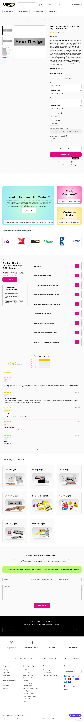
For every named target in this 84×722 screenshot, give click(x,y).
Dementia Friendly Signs (9, 680)
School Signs (6, 691)
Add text (53, 83)
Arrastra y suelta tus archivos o (66, 131)
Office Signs (5, 670)
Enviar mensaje (42, 605)
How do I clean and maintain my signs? (46, 294)
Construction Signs (28, 693)
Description (37, 266)
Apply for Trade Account (50, 675)
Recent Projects (47, 670)
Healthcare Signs (28, 698)
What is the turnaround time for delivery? (47, 304)
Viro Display (9, 715)
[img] (7, 377)
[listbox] (66, 90)
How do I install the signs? (42, 275)
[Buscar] (33, 4)
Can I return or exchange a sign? (44, 323)
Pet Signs (25, 701)
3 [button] (42, 449)
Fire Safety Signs (27, 685)
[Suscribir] (79, 671)
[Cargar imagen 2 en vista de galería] (7, 41)
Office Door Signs (28, 675)
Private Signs (26, 680)
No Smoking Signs (28, 683)
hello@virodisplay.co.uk (11, 293)
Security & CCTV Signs (29, 696)
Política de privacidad (22, 719)
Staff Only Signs (27, 670)
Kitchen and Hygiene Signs (30, 688)
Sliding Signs (6, 678)
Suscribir (75, 630)
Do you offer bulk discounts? (43, 313)
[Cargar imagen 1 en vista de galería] (7, 30)
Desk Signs (5, 685)
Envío (62, 78)
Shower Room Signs (28, 678)
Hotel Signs (26, 691)
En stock (57, 68)
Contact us (29, 210)
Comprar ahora (65, 154)
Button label (8, 473)
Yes (53, 138)
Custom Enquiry (47, 672)
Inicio (26, 19)
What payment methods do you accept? (47, 342)
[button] (76, 5)
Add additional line (56, 98)
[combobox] (26, 5)
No (53, 141)
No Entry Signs (27, 672)
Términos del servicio (35, 719)
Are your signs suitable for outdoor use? (46, 285)
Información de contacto (59, 719)
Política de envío (46, 719)
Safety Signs (6, 683)
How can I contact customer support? (46, 332)
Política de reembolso (8, 719)
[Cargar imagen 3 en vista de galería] (7, 51)
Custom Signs (6, 675)
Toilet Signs (5, 672)
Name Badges (6, 688)
